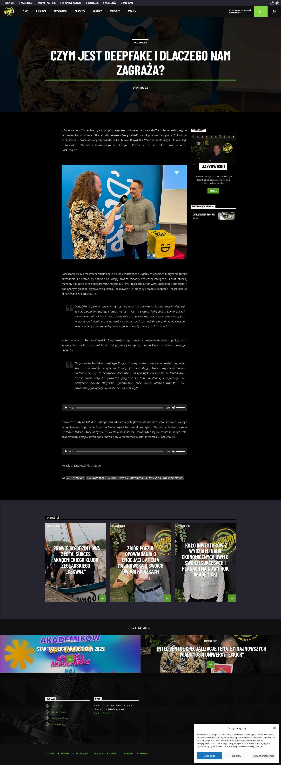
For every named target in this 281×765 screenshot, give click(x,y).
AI (68, 478)
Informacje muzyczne (71, 2)
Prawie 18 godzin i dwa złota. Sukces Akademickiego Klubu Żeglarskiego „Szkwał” (76, 560)
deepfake (78, 478)
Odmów (236, 755)
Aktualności (110, 2)
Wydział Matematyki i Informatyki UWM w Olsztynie (151, 478)
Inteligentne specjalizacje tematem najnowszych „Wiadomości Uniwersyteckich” (211, 651)
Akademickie (26, 2)
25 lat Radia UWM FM (204, 214)
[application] (124, 407)
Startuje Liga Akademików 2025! (71, 648)
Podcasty (80, 11)
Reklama (131, 11)
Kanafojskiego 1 (59, 724)
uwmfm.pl (56, 706)
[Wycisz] (173, 407)
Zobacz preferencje (263, 755)
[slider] (181, 407)
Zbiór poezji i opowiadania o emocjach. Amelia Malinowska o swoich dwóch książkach (140, 560)
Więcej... (213, 191)
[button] (274, 728)
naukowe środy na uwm (101, 478)
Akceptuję (209, 755)
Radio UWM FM (102, 713)
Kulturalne (93, 2)
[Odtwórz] (65, 407)
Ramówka (41, 11)
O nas (25, 11)
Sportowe (9, 2)
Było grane (128, 2)
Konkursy (114, 11)
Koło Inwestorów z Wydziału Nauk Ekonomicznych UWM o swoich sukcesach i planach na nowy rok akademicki (205, 560)
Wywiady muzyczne (47, 2)
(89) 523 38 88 (58, 712)
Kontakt (97, 11)
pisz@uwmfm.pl (59, 718)
